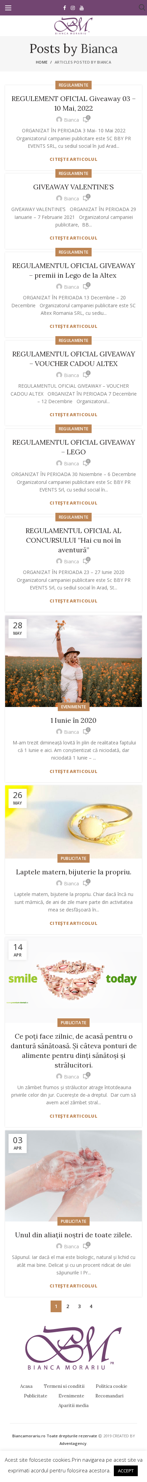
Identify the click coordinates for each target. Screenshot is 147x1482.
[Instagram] (72, 7)
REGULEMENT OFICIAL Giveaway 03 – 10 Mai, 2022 (74, 103)
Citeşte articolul (73, 159)
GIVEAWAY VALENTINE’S (73, 187)
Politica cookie (111, 1386)
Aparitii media (73, 1405)
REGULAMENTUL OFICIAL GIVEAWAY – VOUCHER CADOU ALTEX (73, 359)
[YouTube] (81, 7)
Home (42, 62)
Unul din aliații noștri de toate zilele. (73, 1234)
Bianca (99, 48)
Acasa (26, 1386)
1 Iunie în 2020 (73, 720)
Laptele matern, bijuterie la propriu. (73, 871)
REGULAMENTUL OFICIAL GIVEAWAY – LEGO (73, 447)
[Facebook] (64, 7)
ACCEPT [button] (126, 1471)
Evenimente (73, 707)
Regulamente (73, 85)
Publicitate (73, 858)
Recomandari (109, 1396)
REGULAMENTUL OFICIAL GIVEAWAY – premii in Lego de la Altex (73, 270)
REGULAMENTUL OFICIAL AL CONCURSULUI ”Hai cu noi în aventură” (73, 540)
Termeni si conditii (64, 1386)
